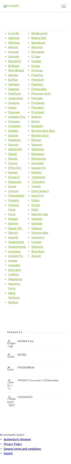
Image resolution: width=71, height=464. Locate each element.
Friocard (13, 200)
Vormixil (36, 242)
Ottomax (37, 70)
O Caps (35, 56)
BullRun (13, 80)
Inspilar (12, 260)
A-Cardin (13, 33)
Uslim (34, 209)
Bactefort (14, 61)
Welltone (37, 246)
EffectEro (14, 168)
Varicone (36, 219)
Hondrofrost (16, 242)
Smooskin (37, 163)
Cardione (13, 103)
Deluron (13, 135)
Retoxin (36, 140)
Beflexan (13, 66)
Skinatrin (36, 144)
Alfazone (14, 42)
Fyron (11, 214)
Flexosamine (16, 195)
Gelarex (13, 219)
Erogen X (14, 177)
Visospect (37, 237)
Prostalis (37, 98)
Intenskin (14, 265)
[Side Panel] (63, 6)
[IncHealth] (11, 5)
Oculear (36, 61)
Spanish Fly (38, 168)
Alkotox (13, 47)
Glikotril (13, 233)
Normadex (37, 52)
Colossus (14, 121)
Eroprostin (14, 182)
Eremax (13, 172)
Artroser (13, 52)
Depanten (14, 140)
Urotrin (35, 205)
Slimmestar (38, 158)
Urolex (35, 200)
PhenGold (37, 80)
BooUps (13, 75)
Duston (12, 163)
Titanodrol (38, 182)
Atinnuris (13, 56)
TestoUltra (38, 177)
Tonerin (36, 186)
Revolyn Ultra (39, 135)
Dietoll (12, 154)
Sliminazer (37, 154)
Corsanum (14, 126)
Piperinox (37, 84)
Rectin (35, 121)
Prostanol (37, 107)
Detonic (13, 144)
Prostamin (37, 103)
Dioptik (12, 158)
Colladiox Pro (16, 117)
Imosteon (14, 251)
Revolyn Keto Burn (43, 130)
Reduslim (37, 126)
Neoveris (37, 47)
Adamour (13, 38)
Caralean (13, 89)
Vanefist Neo (39, 214)
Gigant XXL (15, 228)
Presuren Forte (41, 93)
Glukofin (13, 237)
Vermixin (36, 223)
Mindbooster (39, 33)
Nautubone (38, 42)
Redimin (36, 117)
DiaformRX (15, 149)
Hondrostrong (17, 246)
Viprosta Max (39, 233)
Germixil (13, 223)
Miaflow (13, 302)
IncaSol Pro (15, 256)
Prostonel (37, 112)
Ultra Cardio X (40, 191)
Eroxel (12, 186)
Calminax (13, 84)
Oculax (35, 66)
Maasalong (15, 279)
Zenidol (36, 256)
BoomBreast (16, 70)
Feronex (13, 191)
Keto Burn (14, 270)
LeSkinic (13, 274)
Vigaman (36, 228)
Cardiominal (15, 98)
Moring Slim (38, 38)
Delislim (13, 130)
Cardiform (14, 93)
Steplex (36, 172)
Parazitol (37, 75)
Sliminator (37, 149)
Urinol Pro (37, 195)
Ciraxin (12, 107)
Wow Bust (37, 251)
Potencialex (39, 89)
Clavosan (14, 112)
